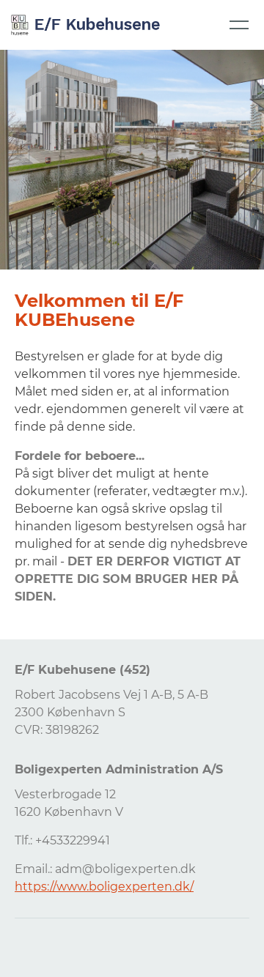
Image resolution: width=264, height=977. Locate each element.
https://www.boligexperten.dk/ (104, 887)
